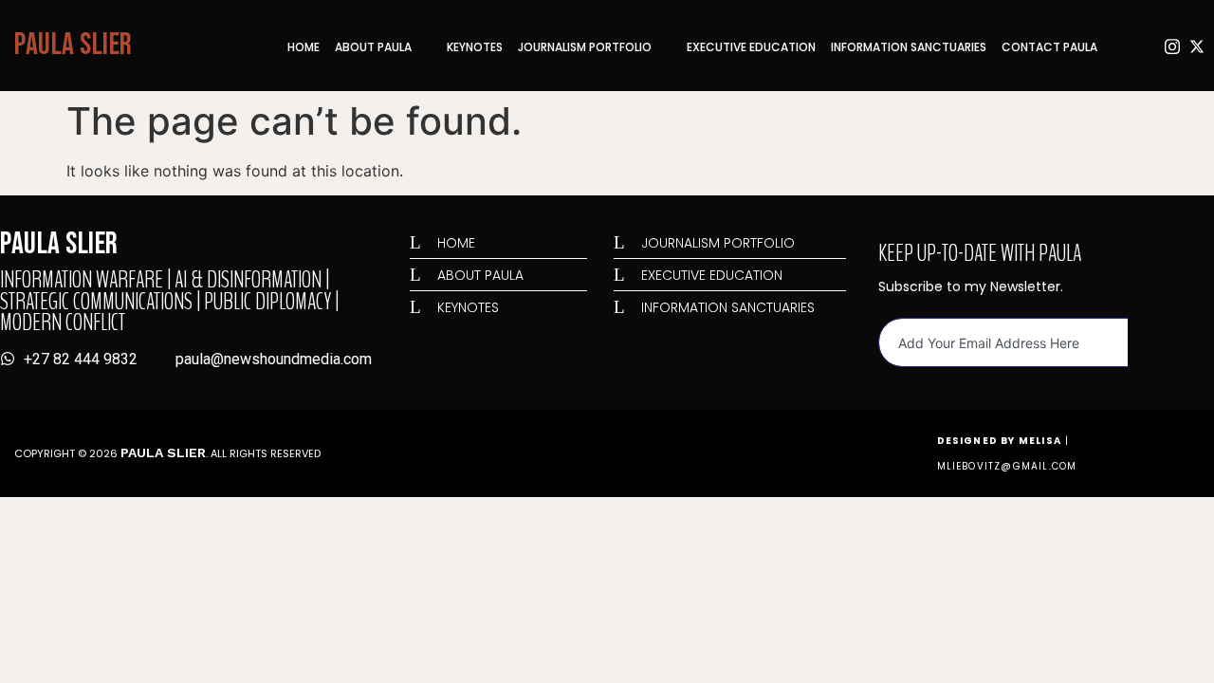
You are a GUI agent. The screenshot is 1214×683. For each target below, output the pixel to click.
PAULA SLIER (73, 45)
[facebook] (1145, 45)
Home (303, 47)
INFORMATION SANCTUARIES (908, 47)
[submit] (1145, 343)
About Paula (373, 47)
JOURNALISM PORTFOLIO (585, 47)
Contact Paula (1049, 47)
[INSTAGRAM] (1170, 45)
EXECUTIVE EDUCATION (751, 47)
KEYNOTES (475, 47)
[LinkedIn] (1120, 45)
